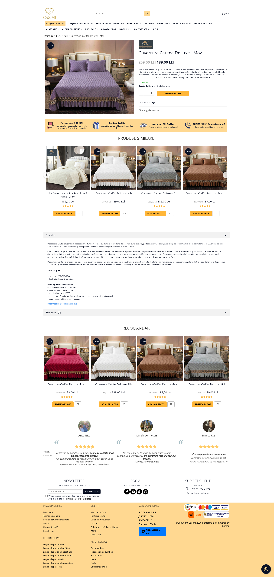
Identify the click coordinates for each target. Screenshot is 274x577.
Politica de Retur (98, 515)
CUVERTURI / (63, 35)
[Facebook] (127, 491)
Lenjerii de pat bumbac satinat (57, 551)
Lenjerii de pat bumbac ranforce (58, 555)
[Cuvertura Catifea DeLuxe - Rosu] (66, 358)
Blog (155, 29)
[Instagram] (145, 491)
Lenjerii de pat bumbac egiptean (58, 562)
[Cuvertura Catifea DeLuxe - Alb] (113, 168)
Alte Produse (99, 541)
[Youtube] (133, 491)
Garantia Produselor (100, 519)
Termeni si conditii (51, 515)
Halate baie (96, 555)
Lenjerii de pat (51, 537)
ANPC (93, 530)
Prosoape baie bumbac (102, 551)
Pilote (93, 562)
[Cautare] (147, 13)
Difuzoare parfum (99, 566)
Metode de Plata (98, 512)
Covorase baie (97, 548)
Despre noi (48, 512)
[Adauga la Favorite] (78, 213)
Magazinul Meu (52, 505)
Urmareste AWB (50, 527)
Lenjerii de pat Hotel (52, 566)
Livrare (94, 523)
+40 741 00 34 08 (200, 488)
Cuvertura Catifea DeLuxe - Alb (113, 193)
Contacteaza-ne (153, 531)
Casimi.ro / (49, 35)
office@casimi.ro (200, 493)
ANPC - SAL (96, 534)
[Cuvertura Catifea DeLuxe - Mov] (89, 77)
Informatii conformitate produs (62, 303)
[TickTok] (139, 491)
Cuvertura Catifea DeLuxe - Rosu (67, 384)
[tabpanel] (89, 77)
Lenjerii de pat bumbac (54, 544)
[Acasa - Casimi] (59, 13)
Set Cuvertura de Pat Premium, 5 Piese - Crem (68, 195)
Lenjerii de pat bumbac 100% (56, 548)
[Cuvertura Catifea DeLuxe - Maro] (205, 168)
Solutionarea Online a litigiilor (104, 527)
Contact (47, 523)
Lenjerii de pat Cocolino (54, 559)
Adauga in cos (173, 93)
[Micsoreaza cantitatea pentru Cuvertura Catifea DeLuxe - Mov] (141, 93)
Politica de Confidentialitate (78, 498)
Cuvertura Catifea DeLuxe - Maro (205, 193)
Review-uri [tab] (53, 312)
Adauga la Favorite (150, 110)
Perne (93, 559)
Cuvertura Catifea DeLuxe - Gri (159, 193)
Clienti (95, 505)
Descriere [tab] (51, 235)
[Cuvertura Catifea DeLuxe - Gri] (159, 168)
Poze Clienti (48, 530)
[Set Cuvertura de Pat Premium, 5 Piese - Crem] (68, 168)
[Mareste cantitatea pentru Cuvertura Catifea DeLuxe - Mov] (151, 93)
